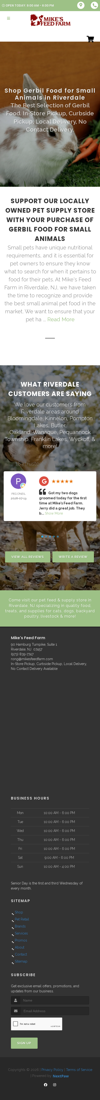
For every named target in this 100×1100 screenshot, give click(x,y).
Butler (58, 425)
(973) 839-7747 (22, 654)
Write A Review (73, 557)
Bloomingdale (25, 418)
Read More (61, 319)
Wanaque (45, 432)
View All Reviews (27, 557)
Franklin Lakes (49, 439)
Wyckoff (79, 439)
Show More (54, 513)
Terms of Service (79, 1070)
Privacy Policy (52, 1070)
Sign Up (24, 1043)
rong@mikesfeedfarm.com (32, 659)
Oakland (19, 432)
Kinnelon (56, 418)
